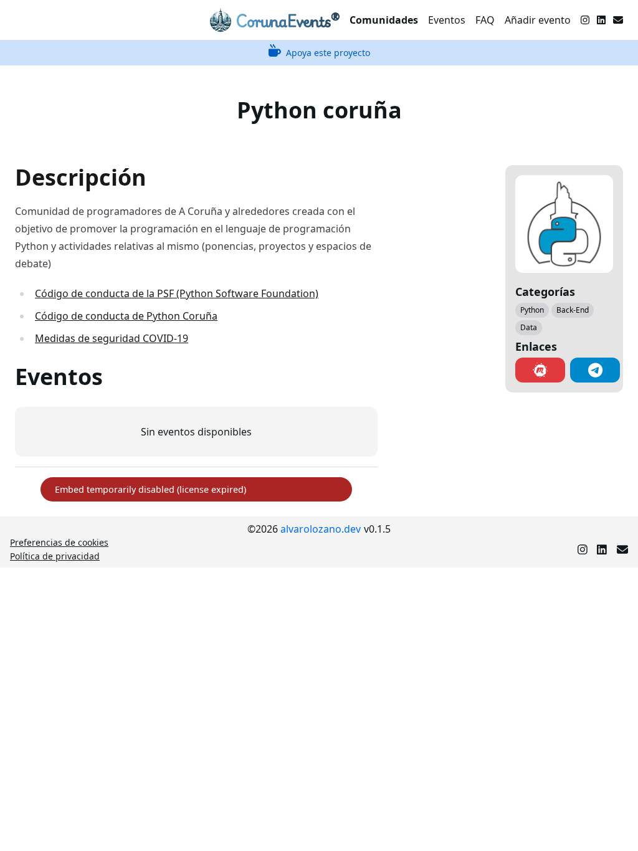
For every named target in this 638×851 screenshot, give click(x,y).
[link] (274, 19)
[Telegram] (595, 370)
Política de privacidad (55, 556)
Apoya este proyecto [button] (328, 53)
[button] (540, 370)
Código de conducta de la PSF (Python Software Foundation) (176, 293)
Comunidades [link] (384, 20)
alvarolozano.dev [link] (320, 529)
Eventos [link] (446, 20)
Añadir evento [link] (538, 20)
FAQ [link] (485, 20)
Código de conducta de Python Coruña (126, 316)
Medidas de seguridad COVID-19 (111, 338)
